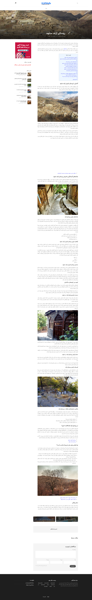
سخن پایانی (75, 79)
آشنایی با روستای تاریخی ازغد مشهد (71, 57)
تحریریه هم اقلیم (63, 36)
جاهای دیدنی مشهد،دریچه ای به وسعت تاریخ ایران (67, 173)
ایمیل (61, 559)
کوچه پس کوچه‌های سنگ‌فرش (71, 66)
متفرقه (71, 518)
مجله (46, 8)
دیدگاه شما (74, 549)
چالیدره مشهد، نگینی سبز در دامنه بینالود (68, 499)
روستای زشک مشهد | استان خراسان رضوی (68, 498)
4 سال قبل (59, 36)
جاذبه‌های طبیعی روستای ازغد (71, 62)
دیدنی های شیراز (53, 584)
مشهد (57, 30)
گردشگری (51, 586)
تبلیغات (48, 596)
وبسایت (47, 559)
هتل (54, 586)
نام (75, 559)
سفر (38, 584)
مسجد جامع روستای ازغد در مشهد (70, 67)
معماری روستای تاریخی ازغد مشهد (70, 64)
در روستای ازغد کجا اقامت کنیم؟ (71, 75)
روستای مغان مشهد (72, 442)
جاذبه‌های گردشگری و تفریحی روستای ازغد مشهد (68, 59)
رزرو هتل (48, 584)
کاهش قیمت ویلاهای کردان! (68, 519)
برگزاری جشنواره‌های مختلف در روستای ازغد (69, 73)
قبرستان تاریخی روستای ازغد (71, 70)
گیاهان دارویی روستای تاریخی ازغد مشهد (69, 63)
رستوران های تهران (43, 584)
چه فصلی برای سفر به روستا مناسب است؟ (69, 76)
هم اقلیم (65, 49)
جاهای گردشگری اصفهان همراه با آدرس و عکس (46, 519)
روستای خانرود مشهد (72, 440)
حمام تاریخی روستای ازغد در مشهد (70, 69)
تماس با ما (44, 596)
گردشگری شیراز (45, 586)
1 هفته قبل (25, 75)
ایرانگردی (60, 30)
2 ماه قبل (25, 80)
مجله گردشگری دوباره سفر (30, 583)
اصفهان (53, 518)
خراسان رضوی (63, 30)
